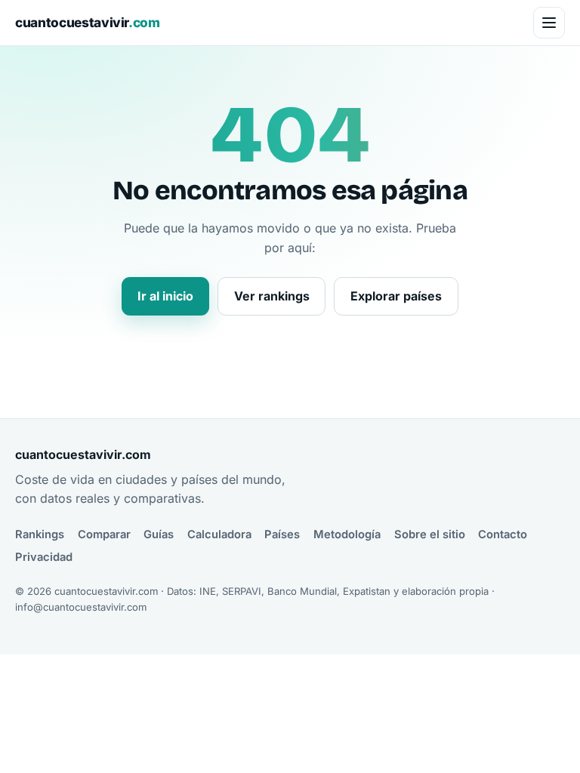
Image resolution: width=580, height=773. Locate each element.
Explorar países (396, 295)
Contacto (502, 534)
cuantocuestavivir (87, 22)
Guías (158, 534)
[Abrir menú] (549, 22)
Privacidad (43, 557)
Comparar (104, 534)
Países (282, 534)
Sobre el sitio (429, 534)
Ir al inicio (165, 295)
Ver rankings (272, 295)
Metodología (347, 534)
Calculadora (219, 534)
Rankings (39, 534)
